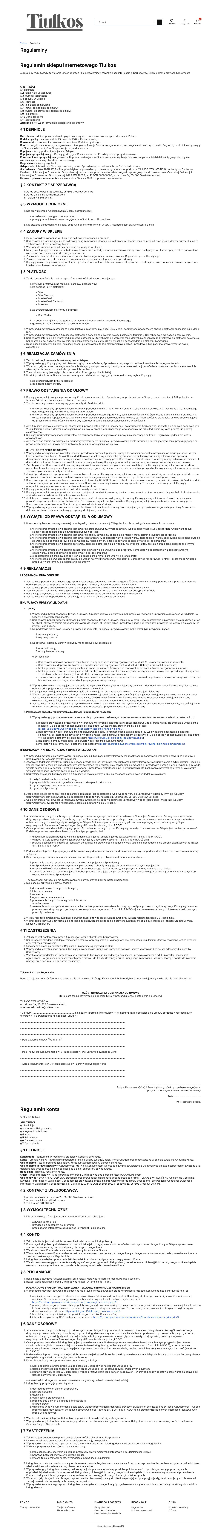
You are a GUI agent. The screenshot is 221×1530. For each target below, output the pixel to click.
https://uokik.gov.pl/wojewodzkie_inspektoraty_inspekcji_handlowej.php (79, 728)
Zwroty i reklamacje (30, 1507)
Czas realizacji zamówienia (107, 1513)
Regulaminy (137, 1507)
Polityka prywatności (141, 1510)
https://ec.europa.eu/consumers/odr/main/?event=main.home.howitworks (141, 743)
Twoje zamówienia (66, 1507)
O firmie (172, 1510)
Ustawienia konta (65, 1510)
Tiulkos (23, 43)
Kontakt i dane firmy (178, 1507)
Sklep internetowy (109, 1526)
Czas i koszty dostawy (105, 1510)
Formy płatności (102, 1507)
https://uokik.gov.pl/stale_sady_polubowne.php (114, 737)
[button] (159, 22)
